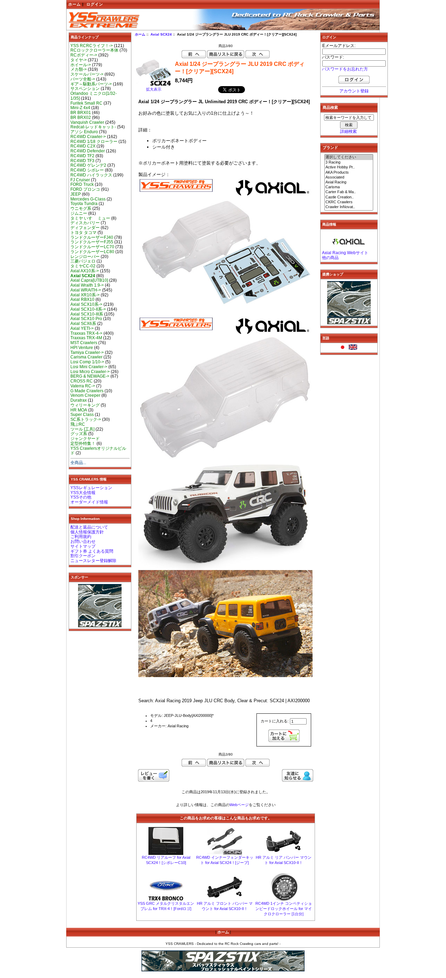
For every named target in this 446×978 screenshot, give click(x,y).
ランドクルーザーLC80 (92, 251)
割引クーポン (82, 555)
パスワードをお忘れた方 (345, 69)
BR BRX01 (80, 112)
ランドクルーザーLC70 (92, 246)
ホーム (74, 4)
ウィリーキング (85, 405)
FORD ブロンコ (85, 189)
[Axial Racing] (349, 182)
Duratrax (78, 400)
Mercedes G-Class (88, 199)
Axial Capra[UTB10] (89, 280)
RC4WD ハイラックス (91, 175)
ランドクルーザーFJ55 (91, 242)
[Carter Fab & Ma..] (349, 192)
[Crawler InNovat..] (349, 207)
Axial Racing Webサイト (345, 252)
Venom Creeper (85, 395)
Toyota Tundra (84, 203)
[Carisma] (349, 187)
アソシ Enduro (84, 131)
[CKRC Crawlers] (349, 202)
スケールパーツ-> (86, 74)
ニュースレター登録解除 (93, 560)
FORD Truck (82, 184)
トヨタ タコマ (83, 232)
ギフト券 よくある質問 (91, 551)
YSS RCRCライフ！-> (91, 45)
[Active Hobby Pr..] (349, 167)
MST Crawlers (83, 342)
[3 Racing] (349, 162)
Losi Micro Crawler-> (90, 371)
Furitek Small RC (86, 103)
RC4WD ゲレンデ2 (88, 165)
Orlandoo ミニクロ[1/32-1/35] (93, 96)
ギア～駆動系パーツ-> (91, 84)
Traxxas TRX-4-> (86, 333)
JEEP (75, 194)
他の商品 (330, 257)
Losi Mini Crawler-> (88, 366)
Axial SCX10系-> (86, 304)
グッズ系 (78, 433)
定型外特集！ (82, 443)
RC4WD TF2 (82, 155)
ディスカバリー (85, 222)
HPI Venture (81, 347)
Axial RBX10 (82, 299)
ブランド (330, 147)
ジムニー (78, 213)
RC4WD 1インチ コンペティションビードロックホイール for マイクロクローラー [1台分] (283, 908)
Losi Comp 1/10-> (87, 361)
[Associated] (349, 177)
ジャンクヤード (85, 438)
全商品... (78, 462)
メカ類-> (78, 69)
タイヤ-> (78, 60)
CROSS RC (81, 381)
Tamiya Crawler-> (87, 352)
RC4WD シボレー (87, 170)
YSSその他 (80, 497)
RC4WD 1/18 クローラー (93, 141)
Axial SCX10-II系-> (88, 309)
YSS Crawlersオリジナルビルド (98, 451)
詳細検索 (348, 131)
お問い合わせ (82, 541)
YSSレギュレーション (91, 487)
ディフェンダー (85, 227)
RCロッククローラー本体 (94, 50)
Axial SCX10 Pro (86, 318)
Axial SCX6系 (83, 323)
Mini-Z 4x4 (80, 107)
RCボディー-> (83, 55)
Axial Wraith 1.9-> (87, 285)
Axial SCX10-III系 (86, 314)
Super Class (82, 414)
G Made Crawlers (86, 390)
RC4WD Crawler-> (88, 136)
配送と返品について (89, 527)
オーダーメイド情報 (89, 502)
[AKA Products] (349, 172)
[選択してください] (349, 157)
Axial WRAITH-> (85, 290)
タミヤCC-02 (82, 266)
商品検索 (330, 107)
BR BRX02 (80, 117)
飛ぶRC (77, 424)
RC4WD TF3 (82, 160)
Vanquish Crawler (87, 122)
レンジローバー (85, 256)
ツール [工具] (82, 429)
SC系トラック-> (85, 419)
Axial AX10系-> (84, 270)
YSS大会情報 (82, 492)
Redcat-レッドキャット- (93, 126)
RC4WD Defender (87, 151)
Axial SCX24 (161, 34)
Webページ (239, 805)
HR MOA (78, 410)
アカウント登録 (354, 91)
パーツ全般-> (82, 79)
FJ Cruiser (80, 179)
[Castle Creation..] (349, 197)
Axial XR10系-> (85, 295)
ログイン (94, 4)
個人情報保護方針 (87, 532)
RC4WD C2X (82, 146)
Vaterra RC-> (82, 386)
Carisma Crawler (86, 357)
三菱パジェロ (82, 261)
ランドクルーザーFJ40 (91, 237)
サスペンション (85, 88)
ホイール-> (80, 64)
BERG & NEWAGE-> (89, 376)
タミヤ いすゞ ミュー (90, 218)
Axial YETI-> (82, 328)
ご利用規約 (80, 536)
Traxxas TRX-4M (86, 337)
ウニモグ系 (80, 208)
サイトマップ (82, 546)
